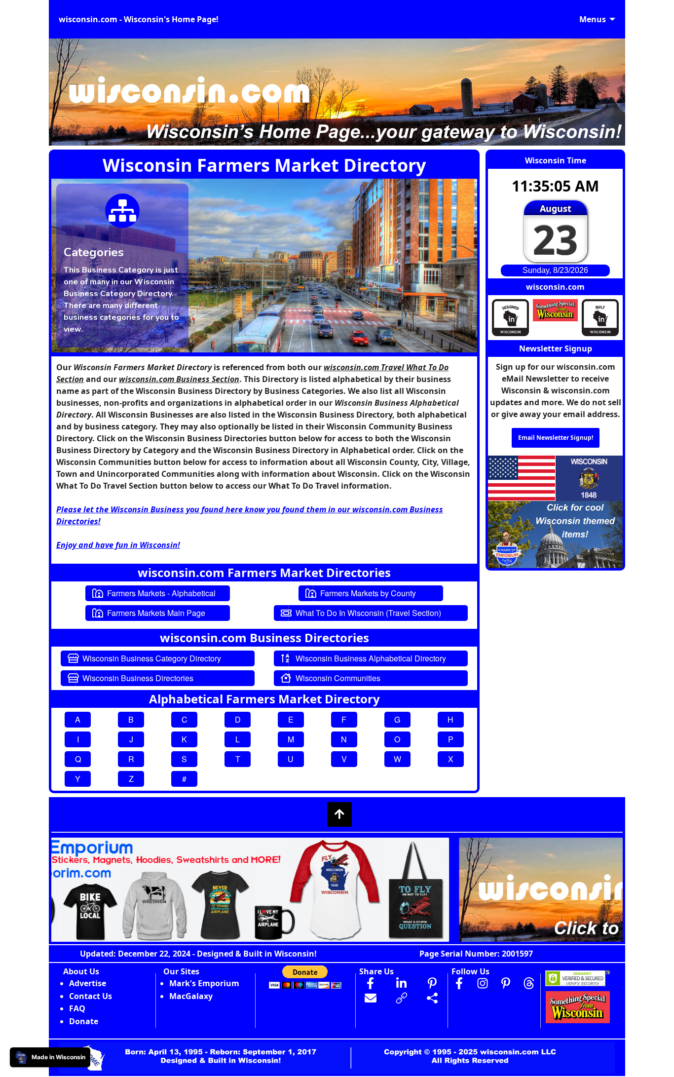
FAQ (77, 1008)
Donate (83, 1021)
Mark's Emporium (204, 983)
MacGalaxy (191, 996)
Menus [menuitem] (592, 19)
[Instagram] (482, 983)
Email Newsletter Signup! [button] (555, 437)
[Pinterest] (506, 983)
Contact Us (90, 996)
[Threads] (529, 983)
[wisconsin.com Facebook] (459, 983)
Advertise (87, 983)
